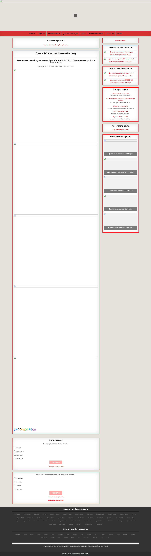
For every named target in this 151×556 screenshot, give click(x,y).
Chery (31, 534)
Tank (52, 534)
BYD (72, 537)
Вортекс (111, 534)
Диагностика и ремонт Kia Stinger (120, 55)
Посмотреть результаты (56, 466)
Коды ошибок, (92, 546)
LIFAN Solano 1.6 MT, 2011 (120, 111)
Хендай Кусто (88, 524)
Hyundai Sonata (112, 514)
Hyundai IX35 (20, 517)
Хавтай (95, 537)
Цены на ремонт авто (50, 546)
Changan (17, 534)
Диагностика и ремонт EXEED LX (120, 83)
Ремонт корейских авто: (120, 47)
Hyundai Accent (124, 514)
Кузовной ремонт (96, 34)
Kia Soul (134, 514)
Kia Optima (71, 517)
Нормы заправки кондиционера (68, 546)
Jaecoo (103, 534)
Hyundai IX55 (119, 517)
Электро (18, 448)
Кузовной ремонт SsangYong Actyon (55, 45)
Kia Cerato (90, 514)
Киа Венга (110, 517)
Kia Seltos (46, 520)
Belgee (74, 534)
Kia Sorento (17, 514)
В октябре (18, 482)
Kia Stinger (120, 520)
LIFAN (65, 537)
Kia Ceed (36, 514)
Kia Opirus (17, 520)
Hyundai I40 (27, 520)
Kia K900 (78, 524)
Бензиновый (19, 451)
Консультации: (120, 89)
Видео (105, 546)
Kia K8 (71, 524)
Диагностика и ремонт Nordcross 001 (120, 76)
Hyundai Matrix (63, 520)
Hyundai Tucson (79, 514)
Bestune (133, 534)
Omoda (52, 537)
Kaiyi (118, 534)
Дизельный (19, 455)
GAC (68, 534)
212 (108, 537)
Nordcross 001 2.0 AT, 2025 (120, 93)
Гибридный (19, 458)
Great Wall (60, 534)
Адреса (42, 34)
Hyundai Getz (50, 517)
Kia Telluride (62, 524)
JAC (78, 537)
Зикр (101, 537)
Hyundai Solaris (100, 514)
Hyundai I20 (130, 517)
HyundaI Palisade (99, 520)
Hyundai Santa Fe (54, 514)
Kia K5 (54, 520)
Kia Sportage (27, 514)
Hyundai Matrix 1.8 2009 (120, 117)
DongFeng (44, 537)
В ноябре (18, 485)
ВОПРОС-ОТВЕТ (54, 34)
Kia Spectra (40, 517)
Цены (83, 34)
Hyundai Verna (88, 520)
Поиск (119, 34)
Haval (25, 534)
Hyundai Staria (51, 524)
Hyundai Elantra (67, 514)
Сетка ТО (110, 34)
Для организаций (70, 34)
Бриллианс (86, 537)
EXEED (46, 534)
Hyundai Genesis (131, 520)
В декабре (18, 489)
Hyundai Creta (61, 517)
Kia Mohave (36, 520)
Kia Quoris (111, 520)
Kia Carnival (81, 517)
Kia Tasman (99, 524)
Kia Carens (90, 517)
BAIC (96, 534)
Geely (38, 534)
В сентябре (19, 478)
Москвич (89, 534)
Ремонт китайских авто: (120, 68)
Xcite (59, 537)
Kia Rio (44, 514)
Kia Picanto (30, 517)
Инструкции (83, 546)
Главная (32, 34)
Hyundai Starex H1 (75, 520)
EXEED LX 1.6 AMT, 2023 (120, 106)
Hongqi (125, 534)
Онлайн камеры (120, 40)
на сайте (121, 130)
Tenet (81, 534)
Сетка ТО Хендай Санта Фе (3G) (56, 53)
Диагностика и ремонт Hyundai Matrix (120, 62)
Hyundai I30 (100, 517)
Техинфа (100, 546)
